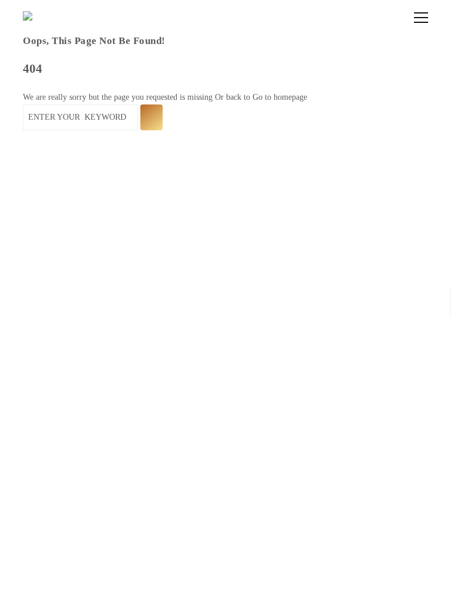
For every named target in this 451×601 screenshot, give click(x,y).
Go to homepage (280, 97)
